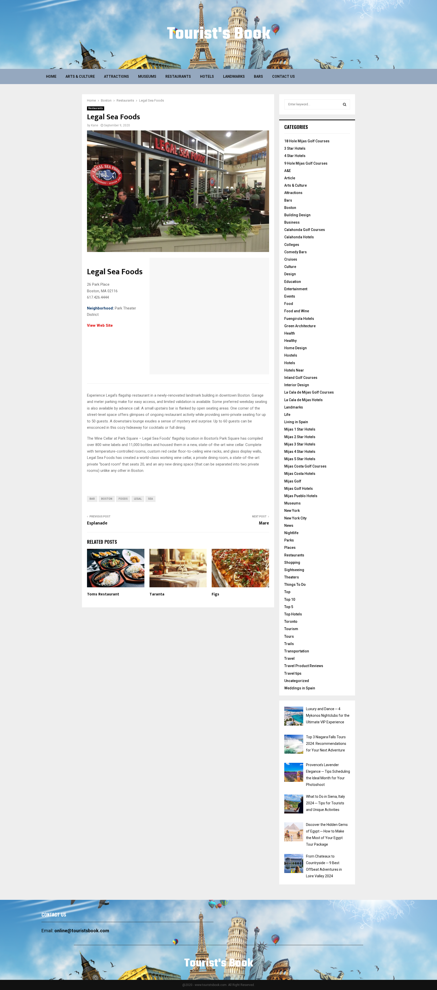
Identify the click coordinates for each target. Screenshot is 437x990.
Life (287, 415)
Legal (138, 498)
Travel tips (292, 673)
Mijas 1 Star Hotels (299, 429)
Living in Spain (296, 422)
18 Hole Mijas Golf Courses (307, 141)
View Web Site (100, 325)
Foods (123, 498)
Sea (150, 498)
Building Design (297, 215)
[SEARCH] (344, 104)
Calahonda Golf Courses (304, 230)
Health (289, 333)
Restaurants (178, 76)
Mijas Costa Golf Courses (305, 466)
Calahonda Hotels (299, 237)
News (288, 525)
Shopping (292, 562)
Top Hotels (293, 614)
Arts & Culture (80, 76)
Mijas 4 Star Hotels (299, 452)
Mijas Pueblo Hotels (300, 496)
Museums (147, 76)
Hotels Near (294, 370)
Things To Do (295, 585)
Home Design (295, 348)
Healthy (290, 341)
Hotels (207, 76)
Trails (289, 644)
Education (292, 282)
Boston (290, 208)
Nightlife (291, 533)
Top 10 (289, 599)
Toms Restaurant (103, 594)
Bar (92, 498)
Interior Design (296, 385)
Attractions (116, 76)
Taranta (156, 594)
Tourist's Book (218, 34)
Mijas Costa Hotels (299, 474)
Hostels (290, 355)
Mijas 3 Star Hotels (299, 444)
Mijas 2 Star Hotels (299, 437)
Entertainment (295, 289)
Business (292, 222)
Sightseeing (294, 570)
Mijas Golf (292, 481)
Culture (290, 267)
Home (51, 76)
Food (288, 304)
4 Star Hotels (294, 156)
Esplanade (97, 523)
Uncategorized (296, 681)
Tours (289, 636)
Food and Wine (296, 311)
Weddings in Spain (299, 688)
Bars (258, 76)
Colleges (291, 245)
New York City (295, 518)
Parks (289, 540)
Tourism (291, 629)
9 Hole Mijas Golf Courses (305, 163)
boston (106, 498)
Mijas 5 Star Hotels (299, 459)
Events (289, 296)
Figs (215, 594)
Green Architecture (300, 326)
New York (292, 511)
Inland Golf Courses (300, 378)
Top (287, 592)
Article (289, 178)
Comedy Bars (295, 252)
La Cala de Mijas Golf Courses (309, 392)
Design (290, 274)
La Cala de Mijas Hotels (303, 400)
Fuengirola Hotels (299, 319)
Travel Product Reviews (303, 666)
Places (290, 548)
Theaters (291, 577)
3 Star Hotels (294, 148)
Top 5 (288, 607)
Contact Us (283, 76)
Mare (264, 523)
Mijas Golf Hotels (298, 489)
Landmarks (234, 76)
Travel (289, 658)
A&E (287, 171)
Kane (94, 125)
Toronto (290, 621)
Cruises (290, 259)
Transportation (296, 651)
